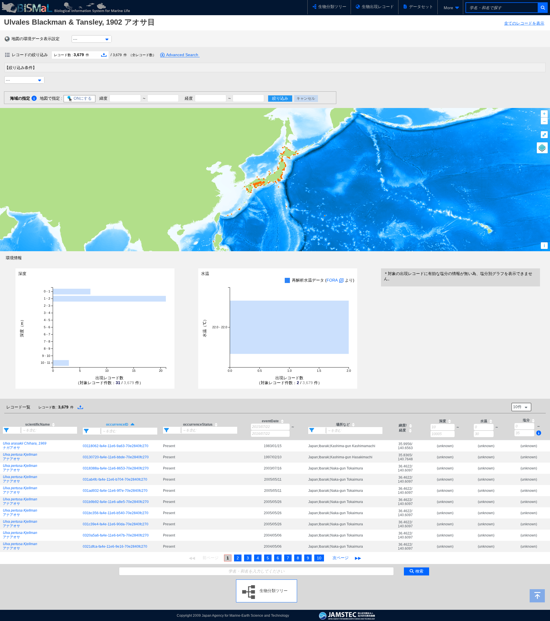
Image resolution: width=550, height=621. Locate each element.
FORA (332, 280)
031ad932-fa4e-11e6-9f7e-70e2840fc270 (115, 491)
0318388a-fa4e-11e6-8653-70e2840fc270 (116, 468)
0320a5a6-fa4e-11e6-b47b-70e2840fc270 (116, 535)
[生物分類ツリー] (266, 581)
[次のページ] (340, 558)
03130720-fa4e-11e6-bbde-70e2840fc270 (116, 457)
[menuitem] (450, 7)
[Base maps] (542, 147)
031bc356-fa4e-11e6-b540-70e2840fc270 (115, 513)
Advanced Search (182, 54)
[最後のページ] (358, 558)
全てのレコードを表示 (524, 23)
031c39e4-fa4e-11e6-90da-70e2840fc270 (115, 524)
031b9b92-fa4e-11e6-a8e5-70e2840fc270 (116, 502)
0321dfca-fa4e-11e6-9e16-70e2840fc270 (115, 547)
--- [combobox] (75, 39)
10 (319, 558)
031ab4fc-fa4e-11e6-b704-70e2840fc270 (115, 479)
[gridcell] (40, 446)
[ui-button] (542, 7)
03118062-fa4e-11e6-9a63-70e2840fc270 (115, 446)
